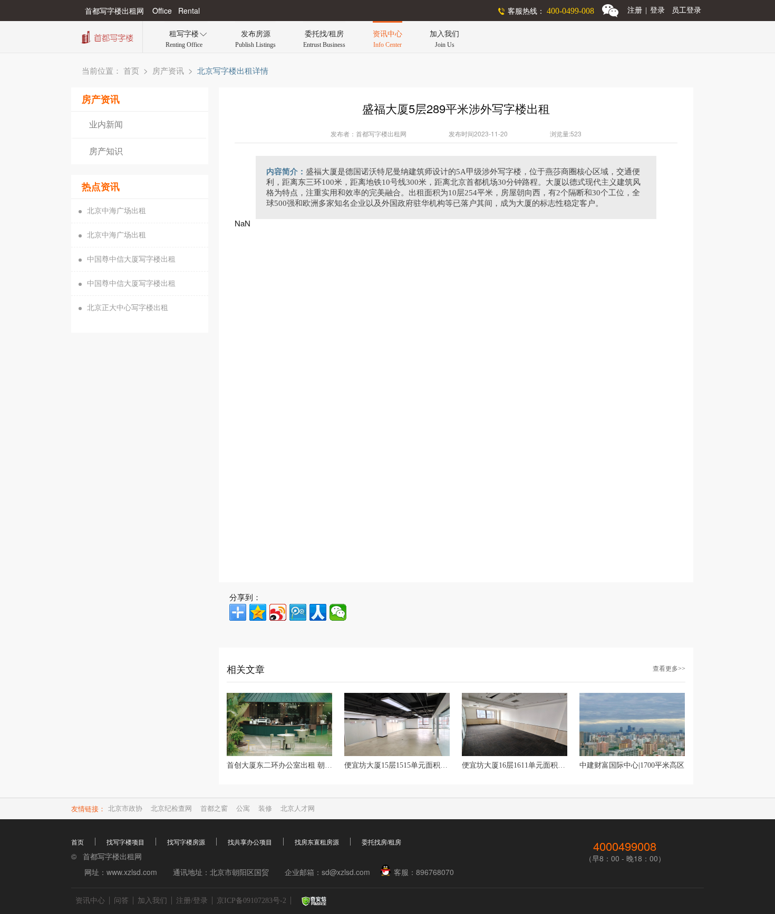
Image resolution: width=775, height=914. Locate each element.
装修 (265, 808)
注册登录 (646, 10)
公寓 (243, 808)
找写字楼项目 (125, 842)
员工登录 (686, 10)
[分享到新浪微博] (277, 612)
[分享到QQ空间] (257, 612)
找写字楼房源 (186, 842)
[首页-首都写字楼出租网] (106, 36)
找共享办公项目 (250, 842)
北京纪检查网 (171, 808)
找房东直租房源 (317, 842)
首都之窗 (214, 808)
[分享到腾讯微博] (297, 612)
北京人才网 (297, 808)
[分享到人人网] (317, 612)
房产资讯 (168, 71)
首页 (131, 71)
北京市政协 (125, 808)
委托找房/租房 (381, 842)
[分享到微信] (338, 612)
